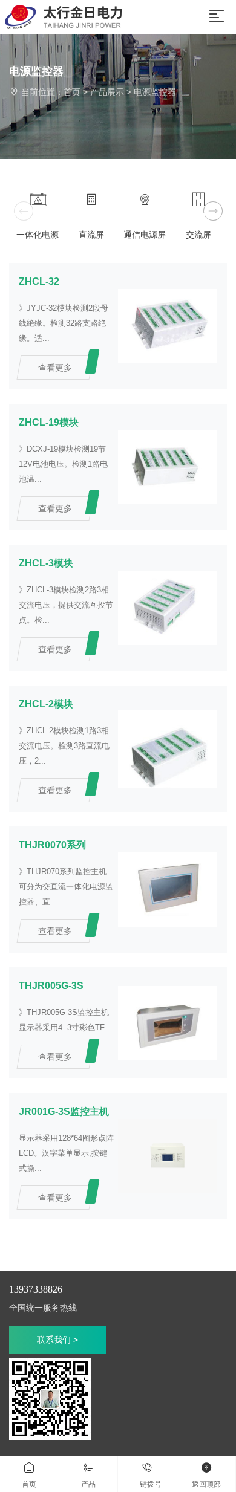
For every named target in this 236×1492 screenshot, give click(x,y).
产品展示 (107, 92)
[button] (213, 211)
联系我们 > (57, 1339)
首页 (72, 92)
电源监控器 (155, 92)
